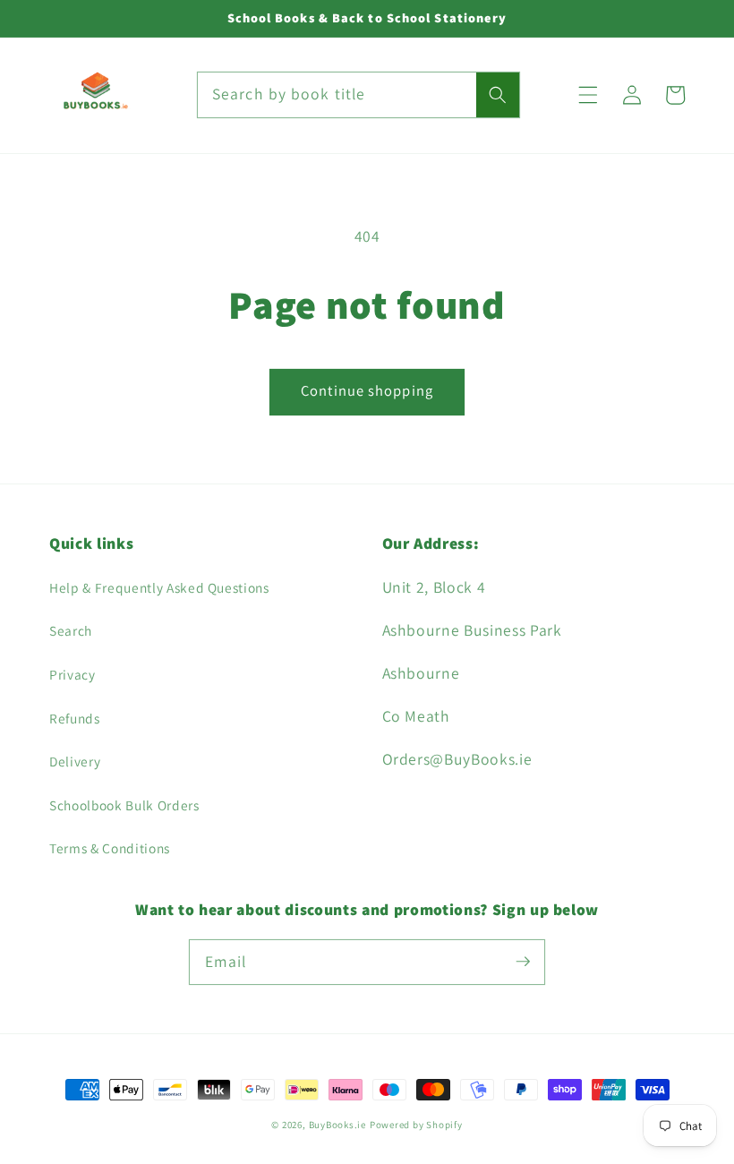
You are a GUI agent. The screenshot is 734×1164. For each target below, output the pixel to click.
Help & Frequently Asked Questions (159, 587)
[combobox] (359, 95)
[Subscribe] (522, 961)
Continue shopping (367, 390)
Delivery (74, 761)
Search (70, 630)
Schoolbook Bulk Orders (124, 805)
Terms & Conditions (109, 848)
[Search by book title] (497, 95)
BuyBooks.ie (337, 1124)
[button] (588, 94)
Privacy (72, 674)
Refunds (74, 718)
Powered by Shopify (416, 1124)
